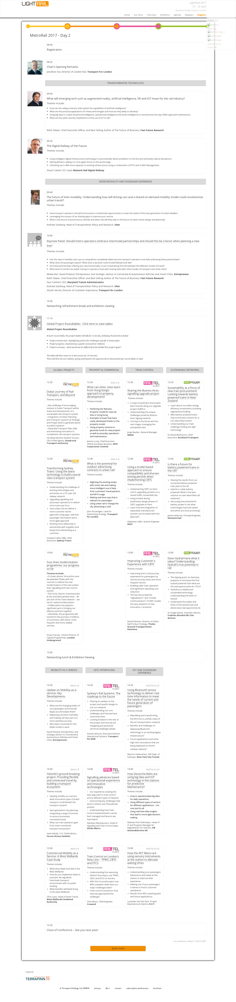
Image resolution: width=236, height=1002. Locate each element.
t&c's (107, 988)
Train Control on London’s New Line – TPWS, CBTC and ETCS (103, 860)
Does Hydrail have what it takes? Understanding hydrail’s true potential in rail (183, 563)
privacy (97, 988)
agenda (177, 14)
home (127, 14)
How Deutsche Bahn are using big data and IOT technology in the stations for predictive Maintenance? (143, 780)
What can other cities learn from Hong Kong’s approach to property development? (103, 392)
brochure (157, 988)
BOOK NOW (118, 948)
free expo (151, 14)
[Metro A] (221, 25)
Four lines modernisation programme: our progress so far (63, 565)
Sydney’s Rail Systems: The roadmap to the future (103, 694)
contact (118, 988)
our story (138, 14)
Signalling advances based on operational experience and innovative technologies (103, 782)
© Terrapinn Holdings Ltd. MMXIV (74, 988)
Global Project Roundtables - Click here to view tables (80, 324)
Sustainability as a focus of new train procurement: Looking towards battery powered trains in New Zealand (184, 394)
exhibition (165, 14)
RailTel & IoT (214, 44)
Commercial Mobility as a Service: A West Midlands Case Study (62, 856)
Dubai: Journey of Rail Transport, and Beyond (61, 393)
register (201, 14)
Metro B (212, 28)
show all (212, 47)
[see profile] (35, 67)
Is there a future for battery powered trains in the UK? (183, 467)
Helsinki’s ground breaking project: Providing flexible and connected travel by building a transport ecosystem (63, 780)
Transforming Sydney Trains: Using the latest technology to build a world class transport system (63, 473)
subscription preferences (137, 988)
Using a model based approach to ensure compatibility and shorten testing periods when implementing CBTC (143, 473)
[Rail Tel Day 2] (221, 32)
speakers (189, 14)
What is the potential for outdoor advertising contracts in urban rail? (102, 467)
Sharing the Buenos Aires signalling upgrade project (143, 392)
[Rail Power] (221, 36)
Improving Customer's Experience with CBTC (141, 562)
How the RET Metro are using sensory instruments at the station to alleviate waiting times (143, 857)
